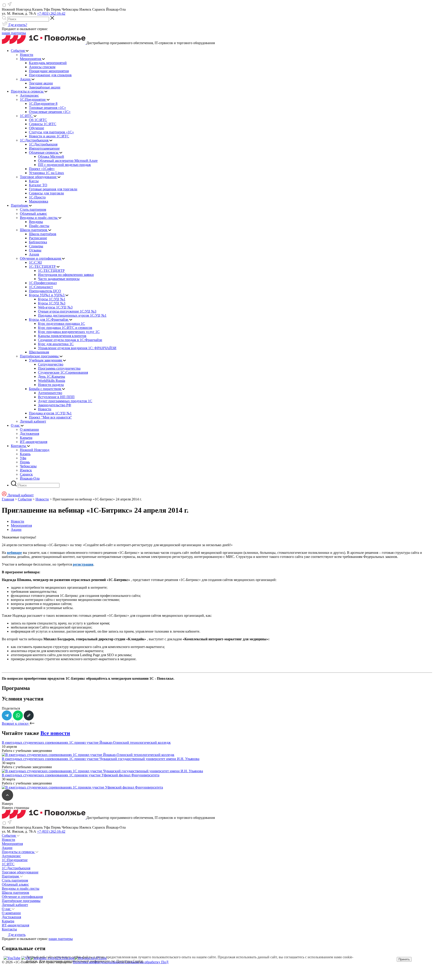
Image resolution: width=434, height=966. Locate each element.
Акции (16, 529)
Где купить (17, 935)
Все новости (55, 733)
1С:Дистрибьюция (16, 868)
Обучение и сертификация (22, 897)
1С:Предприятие (15, 860)
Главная (8, 499)
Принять (404, 959)
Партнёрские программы (21, 901)
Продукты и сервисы (18, 852)
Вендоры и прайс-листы (20, 888)
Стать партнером (15, 880)
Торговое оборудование (20, 872)
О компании (11, 913)
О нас (7, 909)
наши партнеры (14, 33)
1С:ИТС (8, 864)
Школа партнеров (15, 892)
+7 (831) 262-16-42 (51, 13)
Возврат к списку (16, 723)
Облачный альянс (15, 884)
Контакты (9, 929)
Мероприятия (21, 525)
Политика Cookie (129, 961)
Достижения (11, 917)
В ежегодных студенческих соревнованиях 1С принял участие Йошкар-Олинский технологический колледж (86, 742)
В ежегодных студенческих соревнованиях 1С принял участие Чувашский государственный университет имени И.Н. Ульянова (100, 759)
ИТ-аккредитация (15, 925)
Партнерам (11, 876)
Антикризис (11, 856)
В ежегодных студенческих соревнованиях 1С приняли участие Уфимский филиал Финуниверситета (80, 775)
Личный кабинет (15, 905)
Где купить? (17, 25)
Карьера (8, 921)
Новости (42, 499)
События (25, 499)
